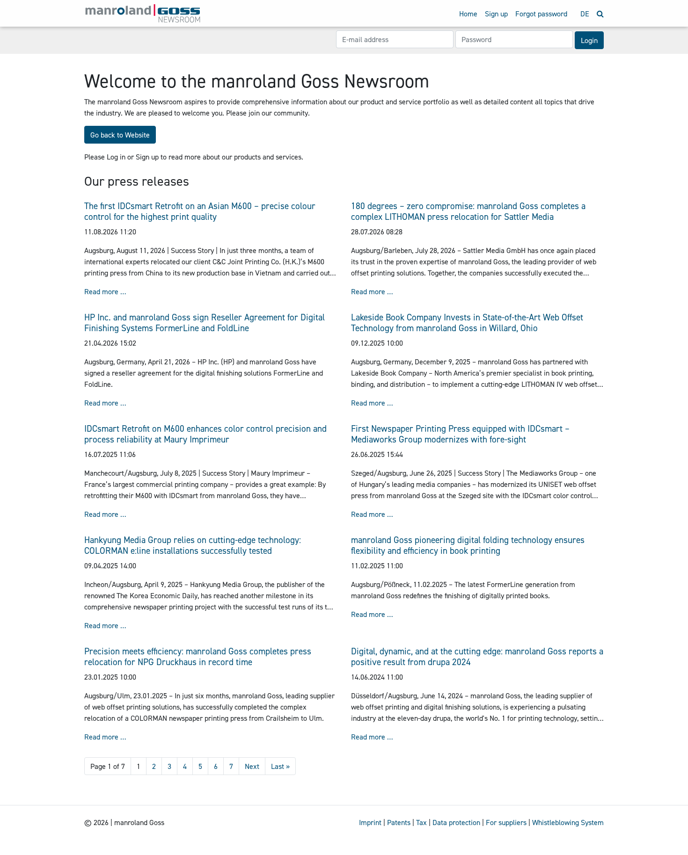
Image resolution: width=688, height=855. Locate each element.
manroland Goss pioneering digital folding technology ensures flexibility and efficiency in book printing (468, 545)
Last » (280, 766)
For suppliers (506, 822)
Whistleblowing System (568, 822)
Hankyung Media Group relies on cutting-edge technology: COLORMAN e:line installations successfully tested (192, 545)
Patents (398, 822)
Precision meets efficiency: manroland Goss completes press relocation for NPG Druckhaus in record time (197, 656)
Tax (421, 822)
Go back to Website (120, 134)
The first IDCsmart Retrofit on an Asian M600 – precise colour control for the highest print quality (199, 211)
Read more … (105, 291)
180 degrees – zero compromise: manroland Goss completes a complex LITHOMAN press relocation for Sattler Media (468, 211)
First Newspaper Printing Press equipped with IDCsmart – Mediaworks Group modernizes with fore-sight (460, 434)
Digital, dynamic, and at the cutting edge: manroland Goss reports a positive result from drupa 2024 (477, 656)
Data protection (456, 822)
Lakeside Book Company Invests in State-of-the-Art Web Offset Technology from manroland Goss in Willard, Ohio (467, 322)
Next (252, 766)
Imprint (370, 822)
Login (589, 40)
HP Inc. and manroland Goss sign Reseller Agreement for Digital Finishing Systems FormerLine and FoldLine (204, 322)
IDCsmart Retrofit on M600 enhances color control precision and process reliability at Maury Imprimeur (205, 434)
